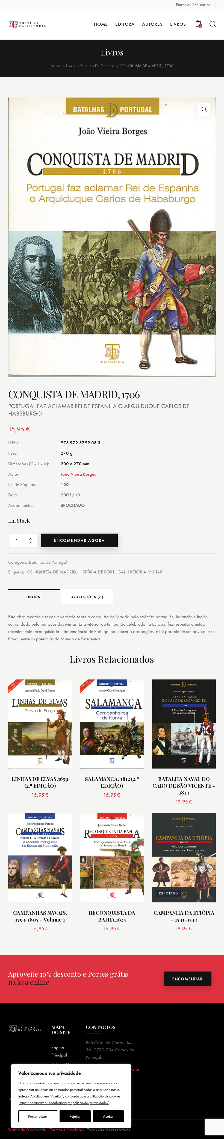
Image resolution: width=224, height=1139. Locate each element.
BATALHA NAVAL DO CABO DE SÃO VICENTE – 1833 (183, 785)
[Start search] (212, 24)
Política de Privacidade (27, 1130)
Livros (70, 66)
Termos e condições (67, 1130)
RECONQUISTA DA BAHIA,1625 (112, 916)
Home (55, 66)
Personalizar (37, 1116)
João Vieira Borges (78, 474)
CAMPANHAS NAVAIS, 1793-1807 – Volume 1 (40, 916)
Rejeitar (75, 1116)
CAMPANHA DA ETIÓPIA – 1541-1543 (184, 916)
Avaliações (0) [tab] (87, 596)
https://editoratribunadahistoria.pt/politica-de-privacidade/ (64, 1102)
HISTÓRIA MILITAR (145, 572)
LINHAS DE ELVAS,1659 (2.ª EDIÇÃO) (40, 782)
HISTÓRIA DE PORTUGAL (102, 572)
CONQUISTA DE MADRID (51, 572)
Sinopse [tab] (34, 596)
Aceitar (108, 1116)
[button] (204, 109)
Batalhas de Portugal (97, 66)
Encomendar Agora (79, 540)
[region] (71, 1096)
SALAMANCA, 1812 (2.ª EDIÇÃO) (112, 782)
